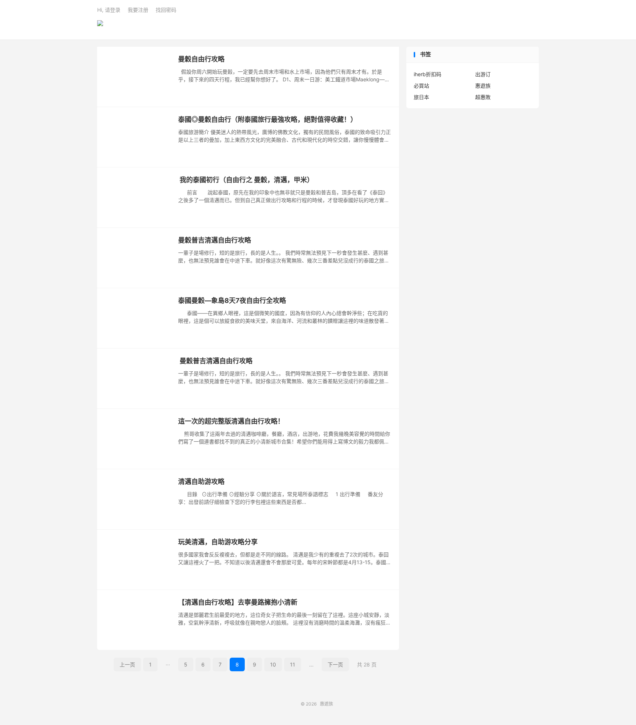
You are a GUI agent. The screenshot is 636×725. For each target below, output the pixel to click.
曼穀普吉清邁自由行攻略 (214, 240)
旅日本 (421, 97)
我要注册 (138, 10)
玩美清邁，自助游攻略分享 (218, 542)
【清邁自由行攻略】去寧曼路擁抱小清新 (237, 602)
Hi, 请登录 (108, 10)
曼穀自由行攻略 (201, 59)
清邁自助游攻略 (201, 481)
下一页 (335, 664)
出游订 (483, 74)
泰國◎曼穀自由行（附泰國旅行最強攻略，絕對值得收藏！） (267, 119)
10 (273, 664)
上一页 (127, 664)
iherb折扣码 (427, 74)
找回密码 (166, 10)
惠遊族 (100, 26)
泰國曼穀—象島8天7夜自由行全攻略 (232, 300)
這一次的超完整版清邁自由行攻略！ (231, 421)
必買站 (421, 85)
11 (292, 664)
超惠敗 (483, 97)
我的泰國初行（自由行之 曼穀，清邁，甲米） (246, 180)
